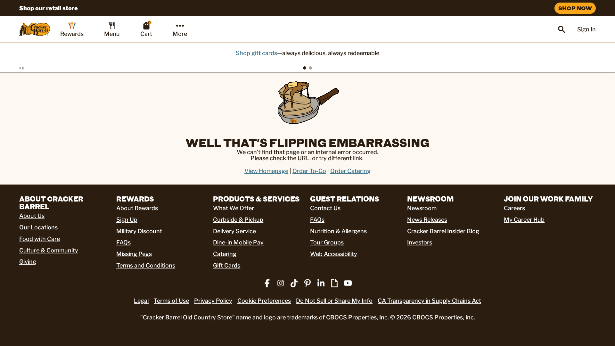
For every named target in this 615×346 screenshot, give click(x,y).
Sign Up (126, 219)
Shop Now (575, 8)
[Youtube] (348, 283)
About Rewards (137, 208)
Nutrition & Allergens (338, 231)
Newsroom (422, 208)
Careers (514, 208)
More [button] (180, 33)
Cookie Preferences (264, 301)
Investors (419, 242)
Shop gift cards (256, 53)
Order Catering (350, 171)
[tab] (304, 68)
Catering (224, 254)
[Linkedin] (321, 283)
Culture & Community (48, 250)
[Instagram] (280, 283)
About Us (32, 215)
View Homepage (266, 171)
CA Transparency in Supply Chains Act (429, 300)
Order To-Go (309, 171)
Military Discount (139, 231)
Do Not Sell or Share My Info (334, 300)
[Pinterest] (307, 283)
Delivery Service (234, 231)
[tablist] (307, 68)
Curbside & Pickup (238, 219)
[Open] (562, 29)
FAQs (123, 242)
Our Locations (38, 227)
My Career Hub (524, 219)
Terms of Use (171, 300)
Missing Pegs (134, 254)
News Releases (427, 219)
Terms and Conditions (145, 265)
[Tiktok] (294, 283)
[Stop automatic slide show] (29, 68)
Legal (141, 300)
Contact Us (325, 208)
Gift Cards (226, 265)
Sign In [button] (586, 29)
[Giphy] (334, 283)
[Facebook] (267, 283)
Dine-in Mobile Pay (238, 242)
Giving (27, 261)
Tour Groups (327, 242)
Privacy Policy (213, 300)
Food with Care (39, 238)
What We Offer (233, 208)
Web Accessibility (333, 254)
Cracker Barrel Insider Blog (443, 231)
